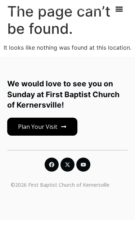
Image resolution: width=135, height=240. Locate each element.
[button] (119, 9)
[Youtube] (83, 165)
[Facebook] (52, 165)
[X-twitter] (67, 165)
